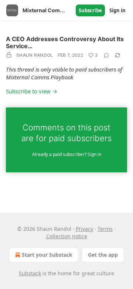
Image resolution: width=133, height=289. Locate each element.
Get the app (103, 254)
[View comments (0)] (106, 55)
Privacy (84, 228)
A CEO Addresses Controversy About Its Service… (65, 42)
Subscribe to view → (31, 91)
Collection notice (66, 236)
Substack (30, 273)
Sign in (117, 10)
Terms (105, 228)
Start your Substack (47, 254)
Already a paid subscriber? (66, 154)
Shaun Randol (34, 55)
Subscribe (90, 10)
